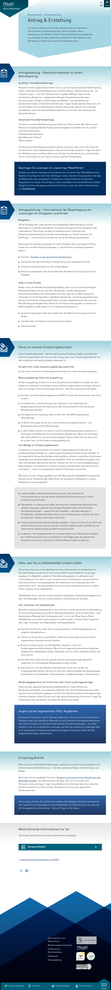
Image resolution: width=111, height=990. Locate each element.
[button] (26, 871)
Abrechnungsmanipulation (60, 945)
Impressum (53, 956)
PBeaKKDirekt (28, 189)
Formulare (36, 986)
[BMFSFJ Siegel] (91, 956)
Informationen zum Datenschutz (56, 939)
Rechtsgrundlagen (62, 986)
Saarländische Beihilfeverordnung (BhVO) (40, 860)
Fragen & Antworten (16, 986)
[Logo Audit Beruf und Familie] (80, 956)
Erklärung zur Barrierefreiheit (55, 950)
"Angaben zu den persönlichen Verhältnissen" (51, 257)
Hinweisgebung (55, 960)
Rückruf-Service (85, 986)
